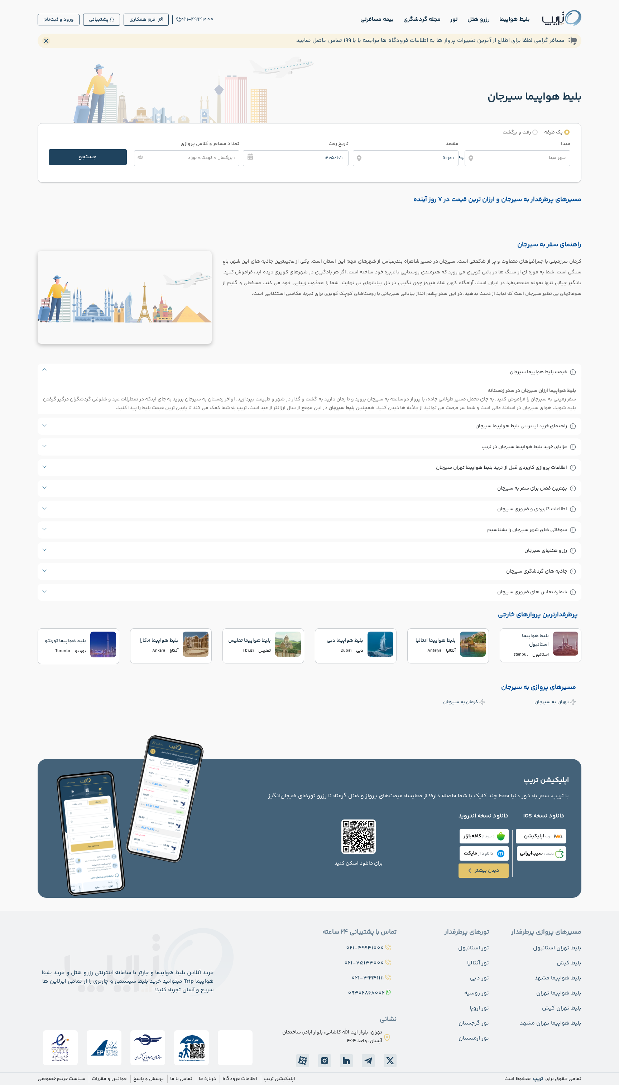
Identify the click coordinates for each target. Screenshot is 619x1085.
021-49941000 (197, 20)
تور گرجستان (474, 1023)
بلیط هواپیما (514, 19)
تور (454, 19)
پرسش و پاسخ (148, 1079)
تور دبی (479, 978)
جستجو (87, 156)
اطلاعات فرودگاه (239, 1079)
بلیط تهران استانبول (557, 948)
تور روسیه (476, 993)
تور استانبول (473, 948)
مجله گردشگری (422, 19)
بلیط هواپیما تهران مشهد (550, 1023)
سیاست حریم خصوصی (61, 1079)
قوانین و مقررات (109, 1079)
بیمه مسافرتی (377, 19)
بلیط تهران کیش (561, 1008)
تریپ (537, 1079)
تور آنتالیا (478, 963)
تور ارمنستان (474, 1038)
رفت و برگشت (517, 132)
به (551, 702)
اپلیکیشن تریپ (279, 1079)
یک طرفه (553, 132)
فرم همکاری (142, 20)
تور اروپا (479, 1008)
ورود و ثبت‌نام (58, 20)
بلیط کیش (569, 963)
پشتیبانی (99, 20)
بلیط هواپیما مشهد (557, 978)
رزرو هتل (478, 19)
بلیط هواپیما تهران (558, 993)
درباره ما (207, 1079)
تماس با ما (181, 1079)
